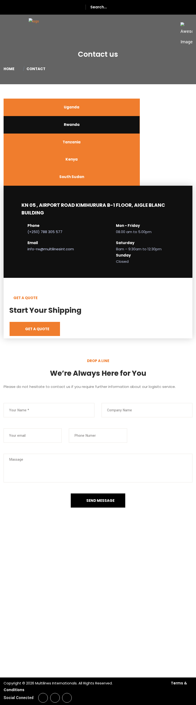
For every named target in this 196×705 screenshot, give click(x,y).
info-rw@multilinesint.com (50, 249)
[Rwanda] (34, 28)
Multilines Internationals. (56, 683)
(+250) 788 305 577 (44, 231)
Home (10, 68)
